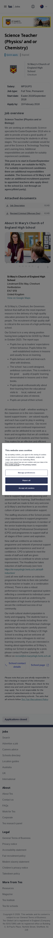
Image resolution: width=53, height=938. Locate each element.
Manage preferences (26, 473)
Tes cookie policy (12, 465)
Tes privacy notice (29, 465)
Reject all (26, 480)
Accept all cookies (26, 488)
